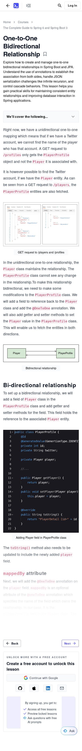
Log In (72, 5)
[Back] (8, 5)
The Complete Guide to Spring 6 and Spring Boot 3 (35, 28)
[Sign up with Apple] (34, 688)
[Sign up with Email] (61, 688)
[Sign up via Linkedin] (48, 688)
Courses (23, 22)
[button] (12, 432)
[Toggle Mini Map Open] (28, 5)
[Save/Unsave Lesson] (45, 54)
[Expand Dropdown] (73, 116)
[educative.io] (16, 5)
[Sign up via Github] (20, 688)
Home (7, 22)
